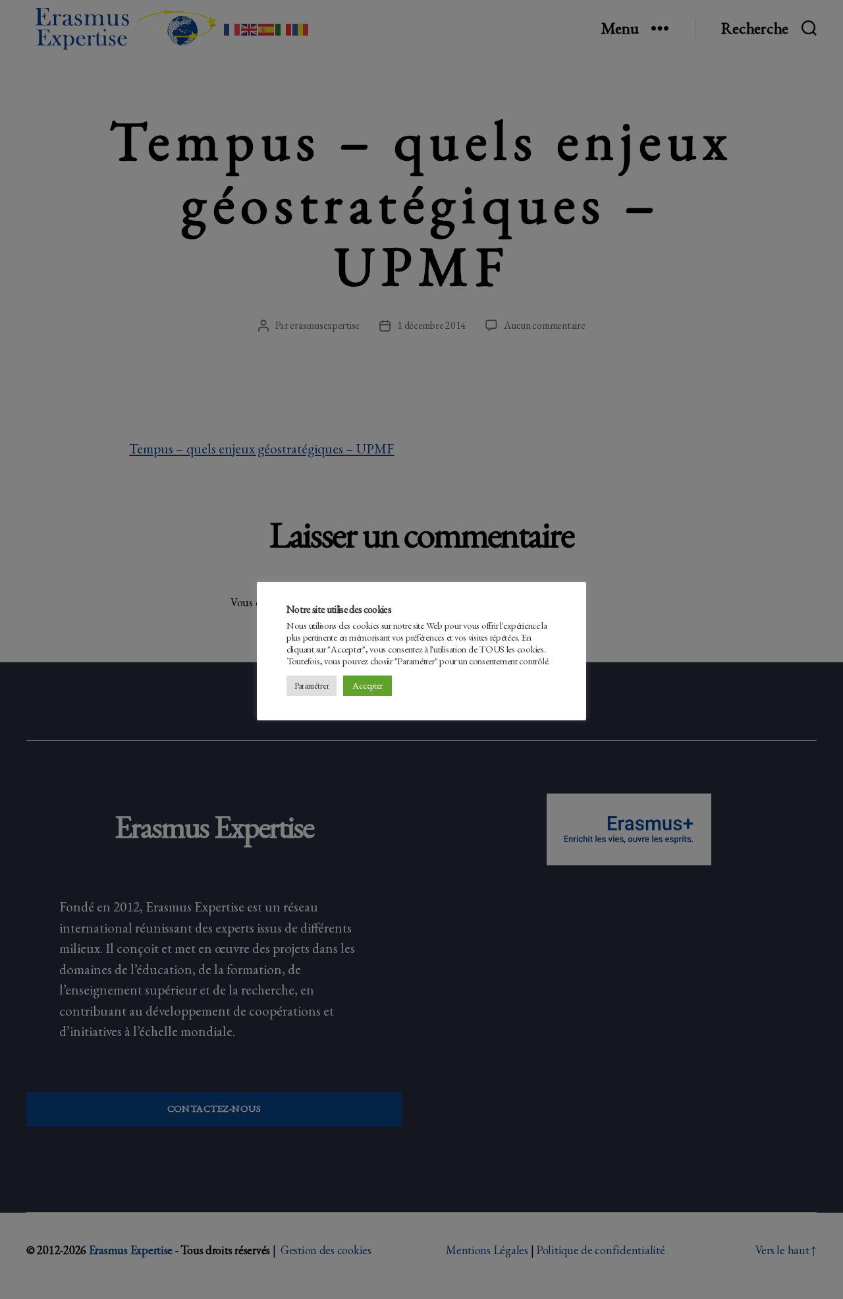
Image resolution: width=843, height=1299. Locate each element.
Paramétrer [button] (311, 685)
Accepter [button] (367, 685)
